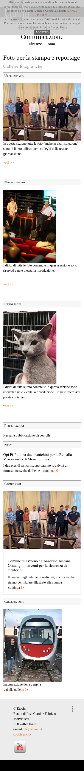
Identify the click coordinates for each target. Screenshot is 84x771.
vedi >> (8, 162)
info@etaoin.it (32, 729)
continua (48, 470)
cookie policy (22, 734)
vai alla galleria (14, 689)
